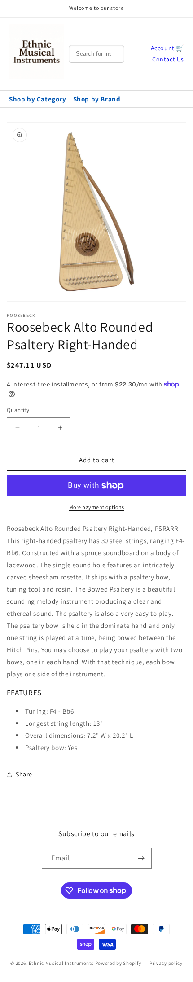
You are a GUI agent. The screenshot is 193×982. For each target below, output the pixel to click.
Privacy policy (166, 963)
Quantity (18, 410)
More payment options (96, 507)
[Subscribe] (141, 858)
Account (163, 48)
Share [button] (24, 774)
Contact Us (168, 59)
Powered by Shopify (118, 963)
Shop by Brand (97, 99)
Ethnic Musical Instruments (61, 963)
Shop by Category (37, 99)
